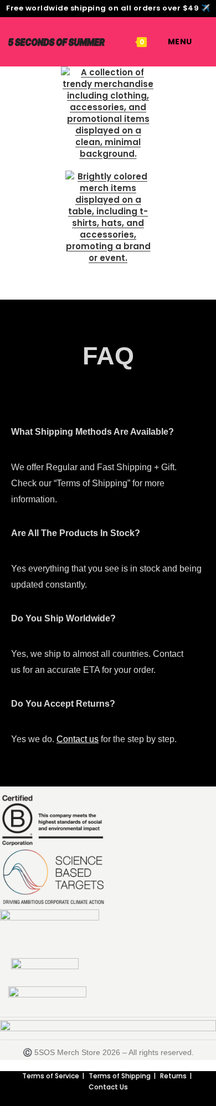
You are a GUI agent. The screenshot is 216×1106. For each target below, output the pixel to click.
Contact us (77, 739)
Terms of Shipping (120, 1076)
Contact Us (108, 1087)
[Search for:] (200, 41)
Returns (173, 1076)
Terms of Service (50, 1076)
